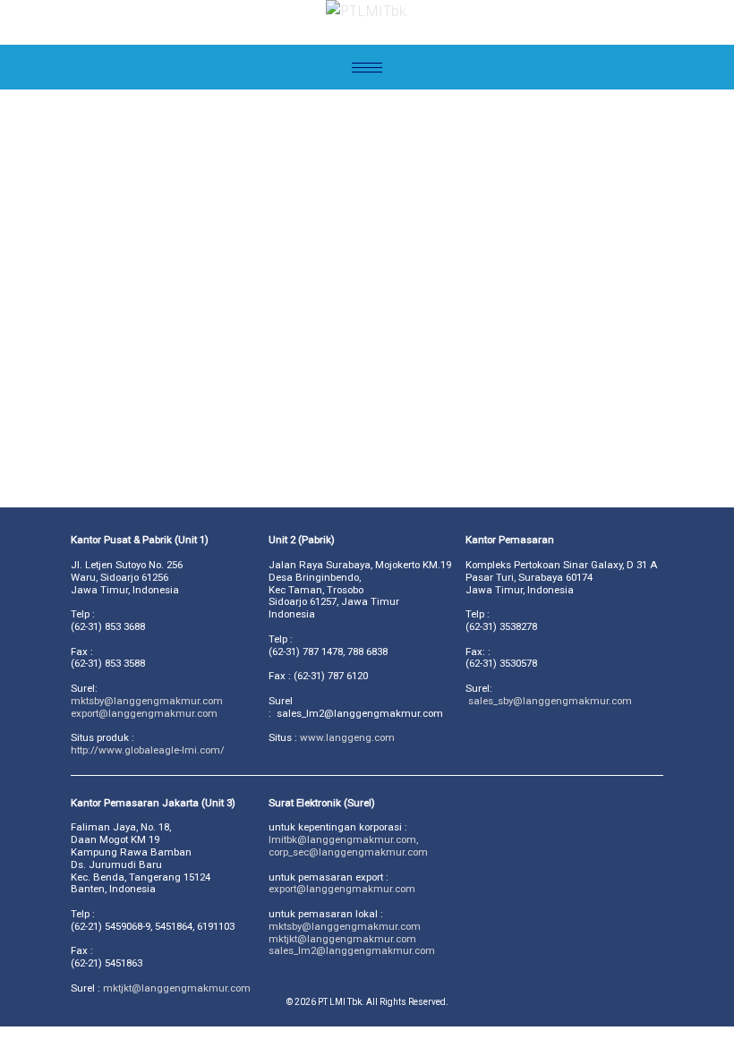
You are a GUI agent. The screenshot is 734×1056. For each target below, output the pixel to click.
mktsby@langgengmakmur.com (345, 926)
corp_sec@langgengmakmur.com (348, 852)
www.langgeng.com (347, 737)
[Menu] (367, 67)
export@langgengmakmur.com (144, 713)
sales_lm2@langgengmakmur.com (352, 950)
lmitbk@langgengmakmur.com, (343, 839)
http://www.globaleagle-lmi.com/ (148, 750)
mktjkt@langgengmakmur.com (177, 988)
